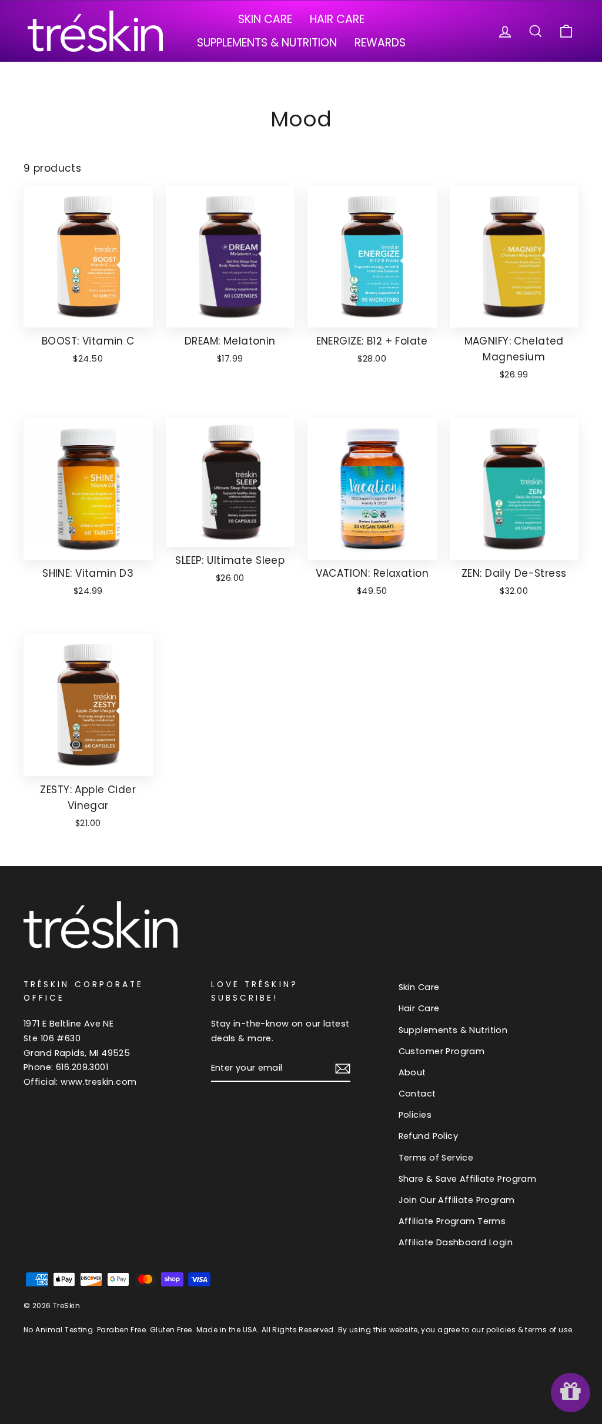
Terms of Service (436, 1158)
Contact (417, 1093)
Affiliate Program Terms (452, 1221)
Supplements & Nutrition (267, 43)
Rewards (380, 43)
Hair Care (337, 19)
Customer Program (442, 1051)
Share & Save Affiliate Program (468, 1179)
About (412, 1072)
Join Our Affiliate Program (457, 1200)
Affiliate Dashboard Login (456, 1242)
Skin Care (265, 19)
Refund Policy (429, 1136)
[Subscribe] (342, 1068)
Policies (415, 1115)
